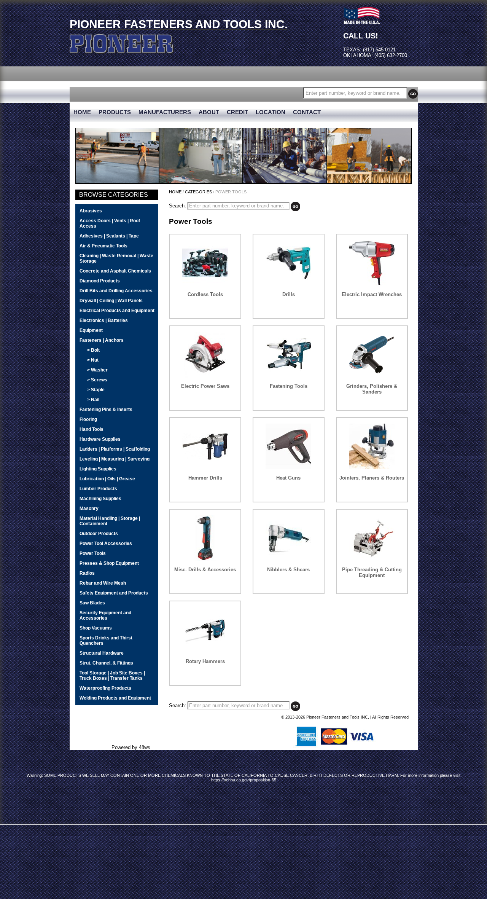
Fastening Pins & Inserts (106, 409)
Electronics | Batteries (104, 320)
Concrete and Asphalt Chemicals (115, 271)
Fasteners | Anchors (102, 340)
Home (175, 192)
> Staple (96, 389)
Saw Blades (92, 603)
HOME (82, 112)
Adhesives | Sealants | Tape (109, 236)
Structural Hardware (102, 653)
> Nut (93, 360)
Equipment (91, 330)
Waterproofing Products (105, 688)
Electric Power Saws (205, 386)
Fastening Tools (288, 386)
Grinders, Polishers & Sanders (371, 389)
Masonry (89, 508)
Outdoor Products (99, 533)
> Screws (97, 380)
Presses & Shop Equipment (109, 563)
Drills (288, 294)
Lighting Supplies (98, 469)
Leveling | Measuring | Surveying (115, 459)
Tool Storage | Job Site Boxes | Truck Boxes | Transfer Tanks (112, 675)
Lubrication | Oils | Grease (107, 478)
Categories (198, 192)
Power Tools (93, 553)
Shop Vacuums (96, 628)
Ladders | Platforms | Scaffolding (115, 449)
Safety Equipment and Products (114, 593)
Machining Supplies (100, 498)
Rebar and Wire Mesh (103, 583)
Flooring (88, 419)
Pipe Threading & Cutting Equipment (372, 572)
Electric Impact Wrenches (372, 294)
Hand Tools (91, 429)
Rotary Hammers (205, 661)
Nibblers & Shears (288, 569)
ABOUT (209, 112)
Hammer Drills (205, 478)
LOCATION (270, 112)
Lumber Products (98, 488)
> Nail (93, 399)
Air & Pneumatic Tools (103, 246)
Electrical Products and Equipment (117, 310)
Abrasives (91, 211)
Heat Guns (288, 478)
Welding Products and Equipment (115, 698)
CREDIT (237, 112)
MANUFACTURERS (164, 112)
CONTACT (307, 112)
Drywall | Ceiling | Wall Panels (111, 300)
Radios (87, 573)
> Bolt (93, 350)
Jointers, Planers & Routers (371, 478)
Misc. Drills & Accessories (205, 569)
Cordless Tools (205, 294)
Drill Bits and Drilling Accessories (116, 290)
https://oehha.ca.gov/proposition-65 (243, 780)
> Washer (97, 370)
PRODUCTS (115, 112)
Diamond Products (100, 281)
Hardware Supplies (100, 439)
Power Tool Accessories (106, 543)
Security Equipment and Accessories (105, 615)
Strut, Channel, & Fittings (106, 663)
